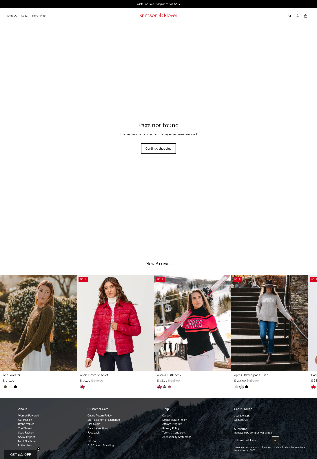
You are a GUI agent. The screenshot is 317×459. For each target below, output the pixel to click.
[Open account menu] (298, 16)
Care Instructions (98, 428)
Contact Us (241, 419)
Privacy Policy (170, 428)
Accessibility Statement (176, 437)
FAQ (90, 437)
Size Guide (94, 424)
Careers (167, 415)
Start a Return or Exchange (104, 419)
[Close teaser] (38, 449)
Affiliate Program (172, 424)
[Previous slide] (4, 4)
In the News (25, 445)
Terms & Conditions (174, 432)
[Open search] (290, 16)
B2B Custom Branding (101, 445)
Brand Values (26, 424)
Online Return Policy (100, 415)
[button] (20, 454)
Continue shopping (158, 148)
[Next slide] (313, 4)
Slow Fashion (26, 432)
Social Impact (26, 437)
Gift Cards (94, 441)
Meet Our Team (27, 441)
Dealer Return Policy (174, 419)
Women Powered (28, 415)
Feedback (94, 432)
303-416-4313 (242, 415)
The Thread (25, 428)
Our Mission (25, 419)
